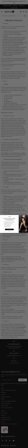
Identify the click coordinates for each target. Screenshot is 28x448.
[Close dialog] (27, 215)
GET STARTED (9, 229)
